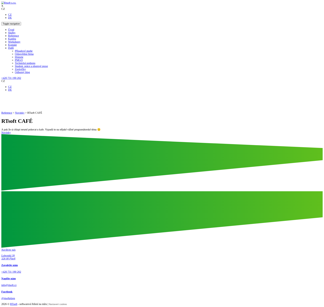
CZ (10, 14)
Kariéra (12, 38)
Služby (12, 32)
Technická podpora (25, 63)
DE (10, 17)
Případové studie (24, 51)
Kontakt (12, 44)
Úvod (11, 29)
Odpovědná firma (24, 54)
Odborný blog (22, 72)
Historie (19, 57)
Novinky (6, 132)
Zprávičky (20, 69)
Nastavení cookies (58, 304)
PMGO (19, 60)
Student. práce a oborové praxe (31, 66)
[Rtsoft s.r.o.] (8, 2)
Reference (13, 35)
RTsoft (13, 304)
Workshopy (14, 41)
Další (11, 47)
